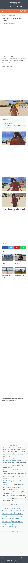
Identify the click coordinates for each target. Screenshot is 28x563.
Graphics (11, 516)
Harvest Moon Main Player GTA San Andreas (15, 125)
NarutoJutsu (6, 521)
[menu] (2, 11)
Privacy (18, 557)
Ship (17, 524)
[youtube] (17, 6)
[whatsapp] (20, 6)
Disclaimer (23, 557)
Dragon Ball (19, 513)
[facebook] (7, 6)
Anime (19, 508)
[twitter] (10, 6)
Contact (8, 557)
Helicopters (19, 516)
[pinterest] (17, 247)
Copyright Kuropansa (16, 560)
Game (4, 516)
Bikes (4, 510)
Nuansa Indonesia (17, 521)
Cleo (4, 513)
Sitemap (13, 557)
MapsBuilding (6, 518)
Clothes (11, 513)
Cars (16, 510)
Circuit (22, 510)
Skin (23, 524)
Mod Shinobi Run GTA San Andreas (12, 128)
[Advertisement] (14, 40)
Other (4, 524)
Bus (10, 510)
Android (5, 508)
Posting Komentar (10, 23)
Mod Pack (15, 518)
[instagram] (14, 6)
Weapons (11, 526)
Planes (11, 524)
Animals (12, 508)
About (3, 557)
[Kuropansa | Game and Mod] (14, 3)
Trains (4, 526)
